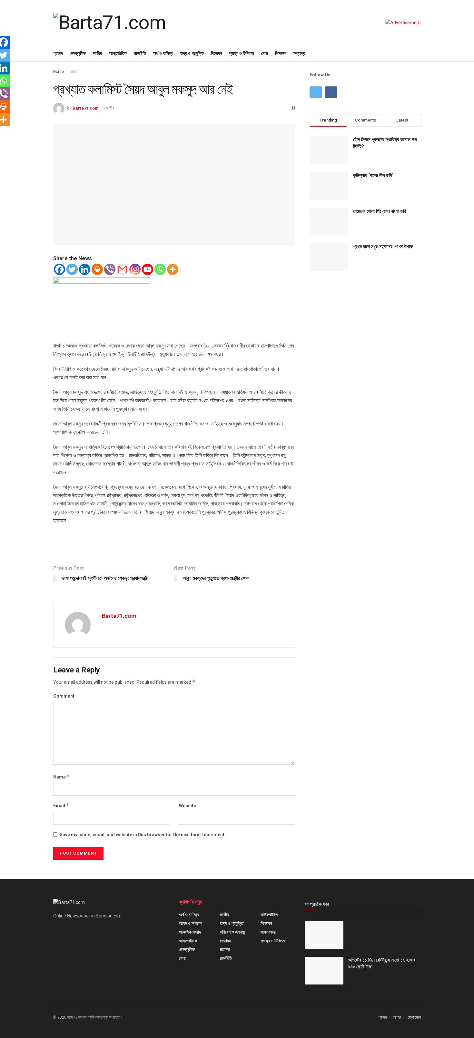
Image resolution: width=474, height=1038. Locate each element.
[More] (172, 269)
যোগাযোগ (414, 1017)
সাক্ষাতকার (268, 932)
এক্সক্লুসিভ (78, 53)
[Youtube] (147, 269)
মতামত (225, 949)
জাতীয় (97, 53)
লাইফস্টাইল (269, 914)
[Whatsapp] (160, 269)
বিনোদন (216, 53)
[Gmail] (122, 269)
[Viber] (109, 269)
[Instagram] (135, 269)
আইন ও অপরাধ (190, 923)
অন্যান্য (299, 53)
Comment (63, 696)
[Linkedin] (84, 269)
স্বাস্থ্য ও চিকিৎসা (241, 53)
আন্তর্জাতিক (118, 53)
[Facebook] (59, 269)
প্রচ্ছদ (58, 53)
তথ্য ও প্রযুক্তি (192, 53)
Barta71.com (86, 107)
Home (58, 71)
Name (61, 777)
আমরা (397, 1017)
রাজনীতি (140, 53)
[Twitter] (72, 269)
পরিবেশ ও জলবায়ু (232, 932)
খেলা (264, 53)
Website (187, 805)
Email (61, 805)
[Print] (97, 269)
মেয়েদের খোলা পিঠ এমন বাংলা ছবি (379, 211)
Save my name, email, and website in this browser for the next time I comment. (143, 834)
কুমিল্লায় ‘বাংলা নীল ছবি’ (373, 175)
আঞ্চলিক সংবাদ (190, 932)
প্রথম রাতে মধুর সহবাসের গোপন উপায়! (383, 247)
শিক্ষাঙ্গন (280, 53)
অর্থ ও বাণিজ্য (163, 53)
